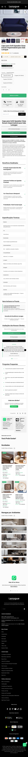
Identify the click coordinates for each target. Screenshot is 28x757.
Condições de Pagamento (6, 687)
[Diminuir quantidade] (3, 89)
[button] (14, 57)
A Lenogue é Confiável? (6, 655)
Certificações (4, 685)
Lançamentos (4, 635)
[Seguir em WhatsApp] (21, 710)
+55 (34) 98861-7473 (14, 619)
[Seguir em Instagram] (10, 710)
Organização (4, 642)
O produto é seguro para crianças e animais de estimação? (14, 396)
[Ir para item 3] (13, 41)
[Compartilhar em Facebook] (17, 414)
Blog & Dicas (3, 660)
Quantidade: (3, 86)
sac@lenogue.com (10, 617)
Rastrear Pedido (4, 649)
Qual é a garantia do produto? (11, 391)
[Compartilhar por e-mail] (25, 414)
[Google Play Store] (8, 719)
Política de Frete (4, 692)
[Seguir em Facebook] (7, 710)
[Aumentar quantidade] (9, 89)
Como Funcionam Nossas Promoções (9, 664)
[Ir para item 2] (8, 41)
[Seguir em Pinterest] (13, 710)
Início (2, 633)
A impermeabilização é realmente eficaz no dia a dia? (14, 374)
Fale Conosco (14, 407)
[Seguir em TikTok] (18, 710)
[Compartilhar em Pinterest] (22, 414)
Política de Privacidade (6, 694)
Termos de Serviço (5, 699)
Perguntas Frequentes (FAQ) (7, 671)
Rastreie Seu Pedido (5, 674)
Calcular (22, 114)
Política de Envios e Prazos (6, 689)
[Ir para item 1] (3, 41)
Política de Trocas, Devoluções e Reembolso (10, 696)
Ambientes (3, 637)
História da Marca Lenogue (6, 669)
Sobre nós (3, 676)
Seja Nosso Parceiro (5, 701)
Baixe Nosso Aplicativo (6, 658)
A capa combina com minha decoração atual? (14, 387)
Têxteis (2, 644)
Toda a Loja (3, 647)
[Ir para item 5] (23, 41)
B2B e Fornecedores (5, 682)
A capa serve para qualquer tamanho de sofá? (14, 369)
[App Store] (19, 719)
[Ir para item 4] (18, 41)
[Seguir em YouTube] (15, 710)
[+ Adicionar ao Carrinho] (11, 463)
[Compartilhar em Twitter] (20, 414)
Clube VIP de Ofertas (5, 662)
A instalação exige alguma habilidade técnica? (14, 383)
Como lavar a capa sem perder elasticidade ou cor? (14, 379)
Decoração (3, 640)
